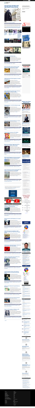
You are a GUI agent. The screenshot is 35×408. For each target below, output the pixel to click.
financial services (18, 214)
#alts (15, 187)
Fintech (18, 0)
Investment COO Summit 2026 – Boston (27, 205)
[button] (8, 201)
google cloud (7, 215)
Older (5, 320)
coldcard (15, 253)
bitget (6, 27)
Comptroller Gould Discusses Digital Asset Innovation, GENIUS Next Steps (26, 288)
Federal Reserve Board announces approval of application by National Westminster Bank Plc (25, 346)
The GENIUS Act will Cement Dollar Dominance (12, 297)
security (19, 253)
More (20, 0)
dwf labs (17, 140)
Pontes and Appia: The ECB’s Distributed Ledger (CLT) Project (12, 106)
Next (20, 200)
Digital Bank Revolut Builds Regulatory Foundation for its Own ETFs (12, 79)
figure (16, 317)
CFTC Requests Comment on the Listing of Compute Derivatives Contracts (27, 329)
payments (18, 153)
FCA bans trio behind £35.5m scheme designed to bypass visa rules (26, 380)
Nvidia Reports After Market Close (9, 56)
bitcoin (15, 75)
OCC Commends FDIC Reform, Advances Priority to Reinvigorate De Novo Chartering (26, 295)
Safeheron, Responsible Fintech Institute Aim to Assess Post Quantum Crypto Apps (12, 257)
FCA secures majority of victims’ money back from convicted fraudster (26, 384)
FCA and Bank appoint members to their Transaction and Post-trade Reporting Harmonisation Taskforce (26, 383)
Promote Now (13, 195)
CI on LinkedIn (6, 401)
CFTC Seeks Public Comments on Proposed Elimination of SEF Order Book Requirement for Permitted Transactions (27, 326)
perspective (10, 27)
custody (15, 128)
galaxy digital (19, 101)
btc (16, 75)
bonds (14, 294)
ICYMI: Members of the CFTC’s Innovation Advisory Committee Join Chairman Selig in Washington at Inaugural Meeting (27, 322)
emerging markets (17, 241)
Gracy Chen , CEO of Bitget (12, 22)
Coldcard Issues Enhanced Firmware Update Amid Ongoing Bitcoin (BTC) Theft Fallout (12, 245)
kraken (11, 181)
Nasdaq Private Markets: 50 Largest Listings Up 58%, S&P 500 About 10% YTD (14, 41)
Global (12, 128)
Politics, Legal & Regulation (9, 140)
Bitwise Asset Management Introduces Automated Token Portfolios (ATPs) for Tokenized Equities (12, 158)
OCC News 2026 (25, 289)
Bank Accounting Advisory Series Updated (26, 293)
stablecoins (20, 317)
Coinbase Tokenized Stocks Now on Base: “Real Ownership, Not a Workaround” (26, 263)
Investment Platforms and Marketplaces (15, 180)
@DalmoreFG (18, 187)
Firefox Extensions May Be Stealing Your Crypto (12, 120)
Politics (14, 394)
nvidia (14, 63)
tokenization (15, 27)
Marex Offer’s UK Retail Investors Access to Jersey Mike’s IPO (8, 52)
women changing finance (18, 27)
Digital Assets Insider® (6, 394)
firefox (16, 128)
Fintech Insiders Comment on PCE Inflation (11, 132)
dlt (4, 117)
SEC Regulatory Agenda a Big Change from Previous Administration (17, 41)
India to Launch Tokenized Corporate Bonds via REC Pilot (12, 286)
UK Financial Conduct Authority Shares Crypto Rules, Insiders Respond (5, 41)
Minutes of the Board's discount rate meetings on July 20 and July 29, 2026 (25, 339)
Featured (5, 0)
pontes (7, 117)
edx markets (14, 317)
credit (15, 101)
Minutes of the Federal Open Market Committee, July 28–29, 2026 (25, 373)
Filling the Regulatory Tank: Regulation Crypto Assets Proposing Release (27, 303)
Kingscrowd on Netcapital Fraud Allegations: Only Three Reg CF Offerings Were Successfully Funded (26, 261)
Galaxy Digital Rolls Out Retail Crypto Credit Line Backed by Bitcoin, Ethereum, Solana (12, 91)
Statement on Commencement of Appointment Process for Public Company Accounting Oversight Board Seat (27, 310)
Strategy (12, 75)
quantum (15, 267)
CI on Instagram (6, 402)
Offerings (11, 0)
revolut (5, 87)
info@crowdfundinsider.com (7, 397)
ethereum (17, 101)
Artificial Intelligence (8, 63)
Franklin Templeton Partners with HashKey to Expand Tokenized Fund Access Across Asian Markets (11, 272)
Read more (24, 301)
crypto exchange (5, 181)
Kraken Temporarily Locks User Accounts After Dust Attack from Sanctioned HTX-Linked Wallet (12, 170)
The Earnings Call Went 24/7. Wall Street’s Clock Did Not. (11, 6)
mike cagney (18, 317)
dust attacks (8, 181)
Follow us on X (26, 283)
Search (29, 0)
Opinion (12, 140)
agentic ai (16, 214)
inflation (18, 140)
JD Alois (16, 133)
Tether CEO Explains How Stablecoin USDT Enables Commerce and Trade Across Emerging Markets (12, 231)
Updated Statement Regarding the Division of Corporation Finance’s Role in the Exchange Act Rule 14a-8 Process (26, 314)
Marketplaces (8, 0)
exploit (17, 253)
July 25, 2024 (13, 188)
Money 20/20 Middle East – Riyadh (27, 202)
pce (19, 140)
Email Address (23, 9)
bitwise (15, 166)
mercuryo (19, 128)
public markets (12, 27)
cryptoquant (18, 75)
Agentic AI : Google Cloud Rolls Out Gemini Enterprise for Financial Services (11, 206)
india (16, 294)
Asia (7, 294)
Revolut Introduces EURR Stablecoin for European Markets (12, 219)
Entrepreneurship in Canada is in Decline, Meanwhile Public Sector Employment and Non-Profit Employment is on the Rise (9, 40)
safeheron (7, 268)
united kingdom (7, 87)
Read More (17, 60)
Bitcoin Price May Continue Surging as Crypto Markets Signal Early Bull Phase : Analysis (11, 67)
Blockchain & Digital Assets (15, 0)
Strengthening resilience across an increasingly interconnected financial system (26, 386)
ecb (5, 117)
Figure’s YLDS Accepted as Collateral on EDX (11, 309)
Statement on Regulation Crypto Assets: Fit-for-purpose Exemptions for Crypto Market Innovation (26, 300)
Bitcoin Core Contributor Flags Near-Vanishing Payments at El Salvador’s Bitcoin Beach (11, 145)
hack (18, 253)
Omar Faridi (16, 68)
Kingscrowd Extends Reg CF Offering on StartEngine (16, 52)
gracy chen (8, 27)
